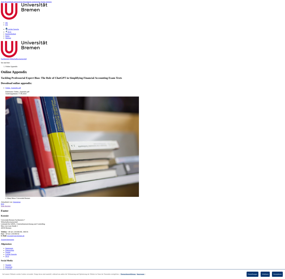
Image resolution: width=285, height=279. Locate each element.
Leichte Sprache (11, 254)
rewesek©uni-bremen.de (15, 236)
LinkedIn (8, 269)
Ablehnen (265, 274)
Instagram (8, 267)
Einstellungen (252, 274)
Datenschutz (9, 250)
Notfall (7, 252)
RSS (2, 204)
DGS (7, 256)
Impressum (9, 248)
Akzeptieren (277, 274)
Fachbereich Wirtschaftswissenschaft (14, 59)
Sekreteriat (16, 202)
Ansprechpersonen (7, 240)
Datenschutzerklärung (128, 274)
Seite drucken (5, 206)
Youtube (8, 265)
